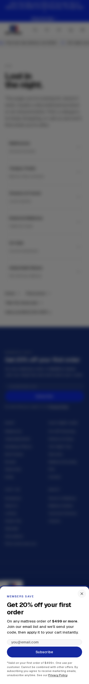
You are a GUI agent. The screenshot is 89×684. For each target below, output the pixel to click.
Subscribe (44, 652)
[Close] (82, 593)
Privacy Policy (57, 675)
